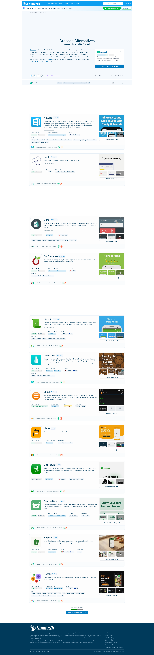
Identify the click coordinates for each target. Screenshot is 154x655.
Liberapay (85, 642)
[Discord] (30, 651)
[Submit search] (104, 3)
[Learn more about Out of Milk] (36, 360)
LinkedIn (48, 642)
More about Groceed (109, 66)
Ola (41, 635)
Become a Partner (111, 645)
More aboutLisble (111, 178)
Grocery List (52, 135)
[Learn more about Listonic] (36, 323)
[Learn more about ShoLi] (36, 396)
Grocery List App (101, 54)
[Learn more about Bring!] (36, 224)
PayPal (91, 642)
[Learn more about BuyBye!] (36, 542)
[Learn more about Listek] (36, 432)
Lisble (32, 61)
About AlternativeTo (111, 642)
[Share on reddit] (38, 75)
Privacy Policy (109, 638)
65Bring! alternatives (48, 230)
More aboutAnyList (111, 139)
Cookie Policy (109, 640)
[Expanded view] (113, 83)
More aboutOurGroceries (111, 278)
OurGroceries (44, 61)
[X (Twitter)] (33, 651)
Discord (75, 641)
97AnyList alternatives (49, 130)
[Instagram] (45, 651)
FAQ (106, 633)
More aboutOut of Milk (111, 377)
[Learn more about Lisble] (36, 161)
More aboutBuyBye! (111, 559)
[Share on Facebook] (31, 75)
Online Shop (57, 370)
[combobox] (113, 3)
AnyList (51, 59)
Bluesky (32, 642)
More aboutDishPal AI (111, 486)
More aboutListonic (111, 341)
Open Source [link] (76, 83)
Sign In (127, 3)
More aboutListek (111, 450)
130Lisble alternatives (49, 163)
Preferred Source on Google (114, 647)
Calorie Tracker (58, 588)
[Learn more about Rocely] (36, 578)
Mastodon (97, 641)
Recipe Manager (61, 135)
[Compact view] (115, 83)
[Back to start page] (34, 3)
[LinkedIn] (48, 651)
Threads (36, 642)
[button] (55, 117)
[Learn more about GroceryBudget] (36, 505)
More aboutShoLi (110, 413)
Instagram (42, 642)
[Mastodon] (36, 651)
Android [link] (60, 83)
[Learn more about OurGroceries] (36, 260)
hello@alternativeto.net (63, 641)
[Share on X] (34, 75)
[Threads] (42, 651)
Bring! (37, 61)
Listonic (55, 61)
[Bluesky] (39, 651)
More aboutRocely (111, 595)
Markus (46, 635)
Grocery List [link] (84, 83)
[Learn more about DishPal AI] (36, 469)
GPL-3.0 (45, 406)
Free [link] (70, 83)
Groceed (33, 50)
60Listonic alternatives (49, 327)
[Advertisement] (77, 25)
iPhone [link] (65, 83)
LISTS (78, 3)
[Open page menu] (130, 3)
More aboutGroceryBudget (111, 523)
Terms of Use (109, 635)
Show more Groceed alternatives (77, 612)
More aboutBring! (111, 241)
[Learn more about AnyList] (36, 122)
